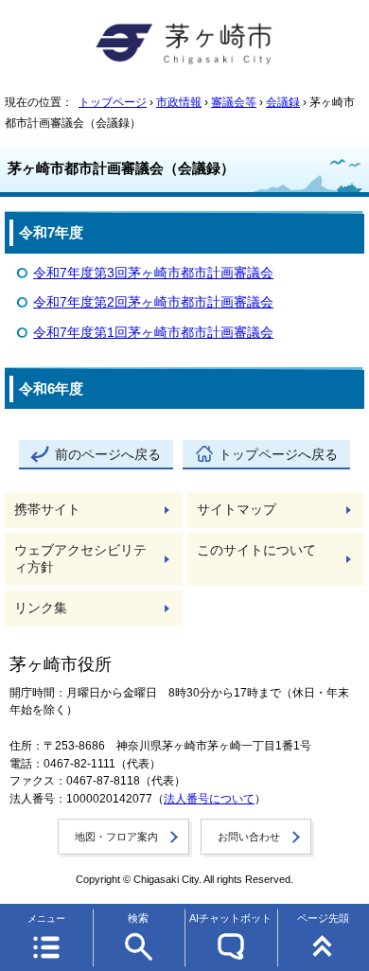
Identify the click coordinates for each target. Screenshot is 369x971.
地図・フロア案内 (116, 836)
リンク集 (40, 608)
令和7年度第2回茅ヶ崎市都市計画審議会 (153, 302)
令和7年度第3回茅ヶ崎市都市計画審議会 (153, 273)
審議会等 (233, 102)
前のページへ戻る (108, 455)
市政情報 (179, 102)
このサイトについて (256, 550)
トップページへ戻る (278, 455)
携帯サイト (47, 510)
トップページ (113, 102)
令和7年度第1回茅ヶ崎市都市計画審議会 (153, 333)
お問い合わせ (249, 836)
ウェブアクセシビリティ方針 (80, 558)
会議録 (283, 102)
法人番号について (209, 798)
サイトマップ (236, 510)
